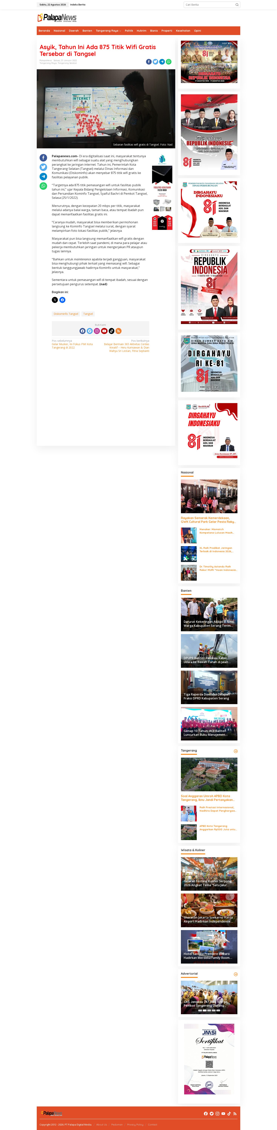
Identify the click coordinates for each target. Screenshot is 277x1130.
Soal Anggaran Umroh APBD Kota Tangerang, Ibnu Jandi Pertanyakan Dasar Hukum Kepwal (207, 798)
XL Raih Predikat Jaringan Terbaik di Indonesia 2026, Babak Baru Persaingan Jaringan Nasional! (216, 549)
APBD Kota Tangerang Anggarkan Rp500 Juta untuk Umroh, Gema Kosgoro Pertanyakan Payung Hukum (218, 827)
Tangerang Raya (48, 63)
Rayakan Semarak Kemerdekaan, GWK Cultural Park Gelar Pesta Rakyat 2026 (209, 520)
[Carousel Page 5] (218, 1010)
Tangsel (88, 314)
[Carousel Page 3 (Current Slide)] (209, 1010)
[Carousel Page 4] (214, 1010)
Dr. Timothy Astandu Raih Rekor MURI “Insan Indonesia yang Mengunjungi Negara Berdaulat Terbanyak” (218, 568)
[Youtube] (104, 331)
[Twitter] (90, 331)
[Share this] (149, 62)
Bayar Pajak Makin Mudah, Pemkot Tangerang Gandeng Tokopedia (209, 1004)
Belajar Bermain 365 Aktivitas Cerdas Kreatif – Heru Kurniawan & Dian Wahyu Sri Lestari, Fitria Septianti (126, 346)
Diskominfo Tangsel (66, 314)
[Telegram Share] (162, 62)
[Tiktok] (111, 331)
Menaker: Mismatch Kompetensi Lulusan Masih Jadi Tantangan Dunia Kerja (217, 531)
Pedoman (117, 1124)
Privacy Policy (135, 1124)
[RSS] (119, 331)
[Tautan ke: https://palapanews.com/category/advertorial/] (235, 974)
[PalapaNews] (57, 17)
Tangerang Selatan (67, 63)
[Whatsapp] (168, 62)
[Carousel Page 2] (205, 1010)
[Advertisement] (106, 404)
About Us (101, 1124)
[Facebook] (83, 331)
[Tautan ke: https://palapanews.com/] (235, 751)
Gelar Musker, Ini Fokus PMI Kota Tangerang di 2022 (72, 344)
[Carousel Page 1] (200, 1010)
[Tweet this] (155, 62)
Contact (152, 1124)
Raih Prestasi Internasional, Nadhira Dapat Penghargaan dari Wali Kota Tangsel (218, 809)
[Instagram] (97, 331)
